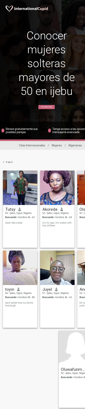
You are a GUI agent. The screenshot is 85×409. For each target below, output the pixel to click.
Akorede (50, 209)
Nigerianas (75, 145)
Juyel (47, 289)
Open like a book (13, 222)
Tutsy (10, 209)
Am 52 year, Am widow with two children (57, 224)
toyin (9, 289)
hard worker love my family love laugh (19, 304)
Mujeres (57, 145)
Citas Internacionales (32, 145)
